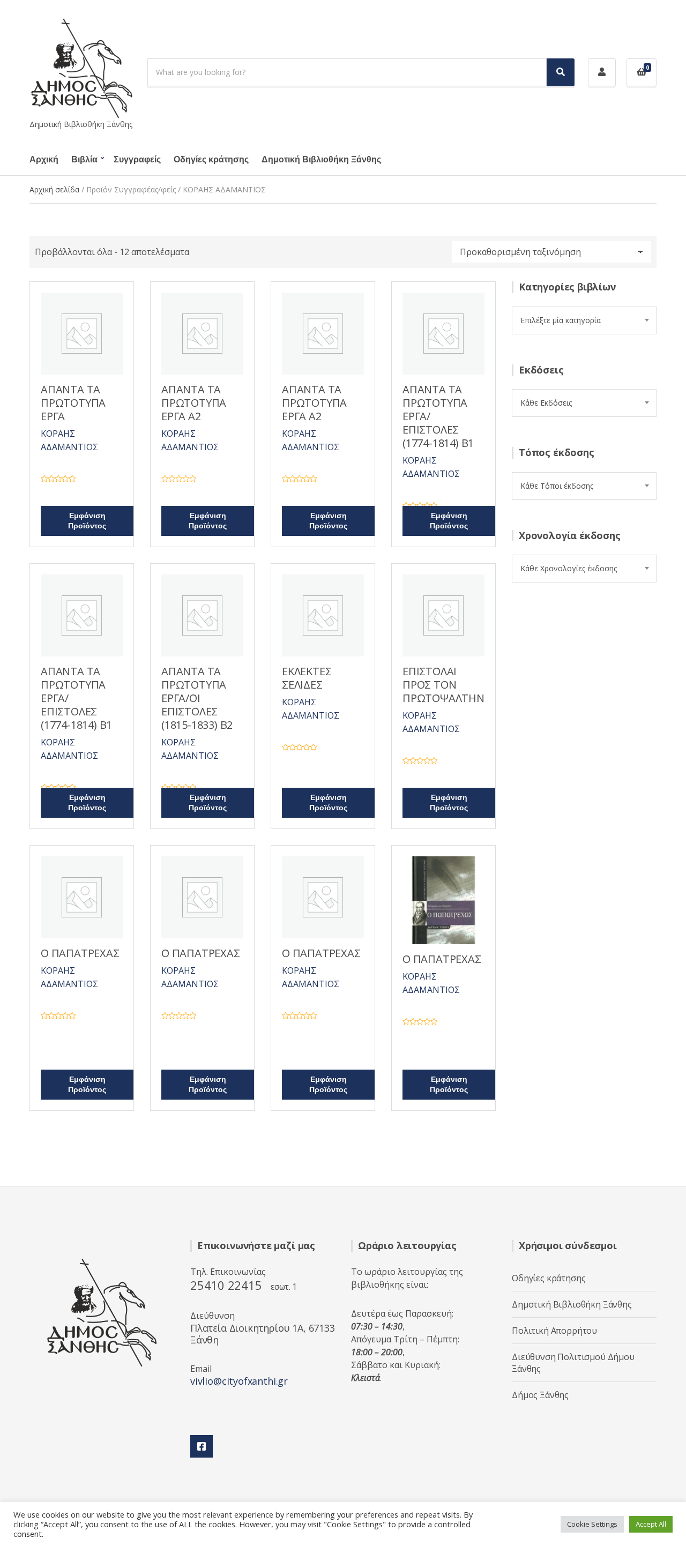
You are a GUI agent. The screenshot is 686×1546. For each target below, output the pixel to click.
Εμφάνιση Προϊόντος (87, 521)
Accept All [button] (651, 1524)
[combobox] (584, 320)
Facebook (201, 1446)
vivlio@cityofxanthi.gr (239, 1381)
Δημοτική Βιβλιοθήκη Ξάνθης (321, 160)
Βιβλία (84, 160)
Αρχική (43, 160)
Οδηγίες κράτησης (211, 160)
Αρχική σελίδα (54, 189)
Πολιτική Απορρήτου (554, 1330)
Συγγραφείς (137, 160)
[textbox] (584, 320)
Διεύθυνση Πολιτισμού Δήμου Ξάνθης (573, 1363)
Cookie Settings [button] (592, 1524)
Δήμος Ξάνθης (540, 1395)
